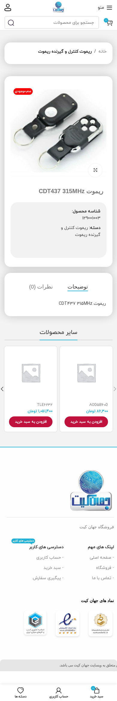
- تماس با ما (103, 578)
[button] (86, 421)
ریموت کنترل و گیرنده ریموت (65, 51)
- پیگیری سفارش (48, 578)
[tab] (78, 287)
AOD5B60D (98, 405)
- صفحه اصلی (102, 557)
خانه (102, 51)
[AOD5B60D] (86, 372)
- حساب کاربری (50, 557)
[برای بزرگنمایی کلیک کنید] (95, 170)
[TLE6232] (30, 372)
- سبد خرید (54, 568)
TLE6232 (44, 405)
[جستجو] (10, 22)
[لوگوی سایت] (58, 7)
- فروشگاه (105, 568)
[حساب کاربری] (8, 8)
